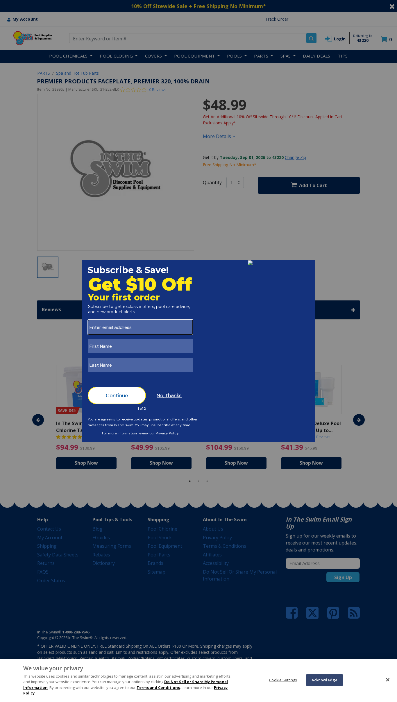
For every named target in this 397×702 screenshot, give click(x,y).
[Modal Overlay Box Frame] (198, 351)
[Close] (387, 679)
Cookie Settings (283, 680)
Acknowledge (324, 680)
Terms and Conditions (158, 687)
